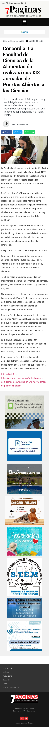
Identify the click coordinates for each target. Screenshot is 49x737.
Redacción (6, 672)
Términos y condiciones (11, 688)
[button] (24, 22)
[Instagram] (22, 718)
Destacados (18, 41)
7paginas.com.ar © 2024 (24, 723)
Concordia (7, 41)
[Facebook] (26, 718)
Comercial (6, 680)
